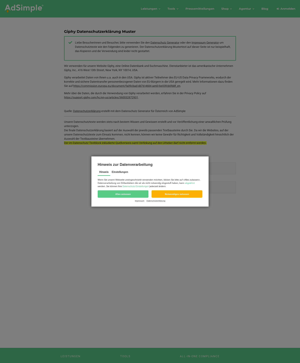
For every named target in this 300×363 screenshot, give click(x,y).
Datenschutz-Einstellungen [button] (135, 186)
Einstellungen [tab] (120, 172)
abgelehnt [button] (190, 183)
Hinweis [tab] (104, 172)
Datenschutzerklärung (156, 201)
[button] (123, 194)
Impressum (139, 201)
